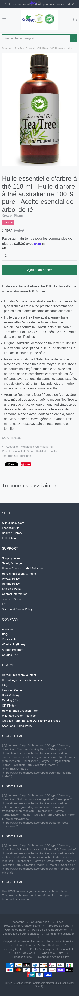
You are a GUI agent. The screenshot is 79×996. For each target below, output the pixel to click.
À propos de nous (58, 925)
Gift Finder (9, 705)
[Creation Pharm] (39, 20)
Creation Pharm (12, 215)
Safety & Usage (12, 563)
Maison (6, 48)
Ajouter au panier (39, 270)
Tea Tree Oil (10, 455)
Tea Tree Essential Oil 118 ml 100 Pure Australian (44, 48)
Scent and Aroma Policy (17, 609)
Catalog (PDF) (11, 654)
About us (7, 629)
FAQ (5, 604)
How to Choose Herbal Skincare (22, 568)
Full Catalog (9, 538)
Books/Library (11, 695)
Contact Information (14, 594)
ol (51, 446)
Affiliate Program (12, 649)
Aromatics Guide (21, 956)
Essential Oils (10, 527)
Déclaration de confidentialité (21, 933)
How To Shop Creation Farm (20, 710)
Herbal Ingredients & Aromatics (22, 680)
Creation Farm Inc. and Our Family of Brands (31, 720)
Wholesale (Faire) (13, 644)
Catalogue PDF (41, 921)
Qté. (4, 247)
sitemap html (23, 945)
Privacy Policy (11, 578)
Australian (12, 446)
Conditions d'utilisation (60, 933)
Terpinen (25, 455)
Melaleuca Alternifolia (34, 446)
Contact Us (9, 639)
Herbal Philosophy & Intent (19, 573)
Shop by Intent (11, 558)
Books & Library (12, 532)
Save (27, 464)
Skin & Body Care (13, 522)
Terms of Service (12, 599)
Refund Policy (11, 583)
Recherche (18, 921)
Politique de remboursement (50, 929)
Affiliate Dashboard (50, 945)
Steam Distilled (36, 451)
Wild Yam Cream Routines (19, 715)
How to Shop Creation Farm (22, 925)
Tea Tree (54, 451)
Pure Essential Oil (13, 451)
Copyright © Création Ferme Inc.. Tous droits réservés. (38, 941)
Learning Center (12, 690)
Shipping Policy (11, 588)
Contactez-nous (15, 929)
